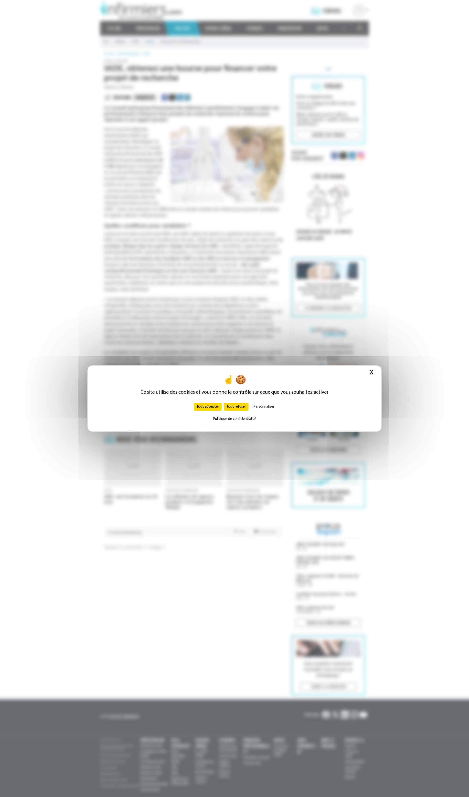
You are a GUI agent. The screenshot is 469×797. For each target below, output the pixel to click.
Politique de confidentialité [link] (234, 419)
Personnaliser (263, 407)
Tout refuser (236, 407)
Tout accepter (207, 407)
